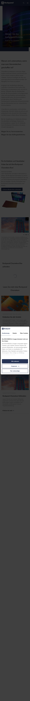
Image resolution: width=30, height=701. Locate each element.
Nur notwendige (15, 371)
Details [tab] (15, 333)
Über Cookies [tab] (24, 333)
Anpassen (14, 366)
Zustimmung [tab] (5, 333)
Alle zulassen (15, 361)
